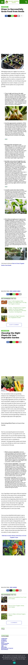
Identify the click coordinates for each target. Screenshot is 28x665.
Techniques (4, 644)
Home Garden (5, 643)
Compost (3, 639)
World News (4, 649)
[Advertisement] (14, 32)
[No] (26, 659)
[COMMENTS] (21, 15)
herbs (2, 642)
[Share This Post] (9, 15)
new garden (13, 291)
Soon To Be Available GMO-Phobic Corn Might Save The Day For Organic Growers (17, 302)
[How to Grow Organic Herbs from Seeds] (4, 608)
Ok (14, 662)
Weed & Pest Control (7, 648)
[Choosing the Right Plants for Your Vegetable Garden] (4, 318)
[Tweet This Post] (10, 341)
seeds (18, 291)
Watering (3, 647)
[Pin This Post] (15, 15)
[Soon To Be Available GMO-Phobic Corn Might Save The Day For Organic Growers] (4, 302)
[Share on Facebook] (6, 15)
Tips (2, 645)
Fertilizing (4, 641)
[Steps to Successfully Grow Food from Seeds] (4, 600)
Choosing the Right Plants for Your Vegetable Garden (16, 316)
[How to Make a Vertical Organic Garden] (4, 616)
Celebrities (4, 638)
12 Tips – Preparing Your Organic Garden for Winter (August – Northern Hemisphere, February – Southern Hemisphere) (17, 310)
